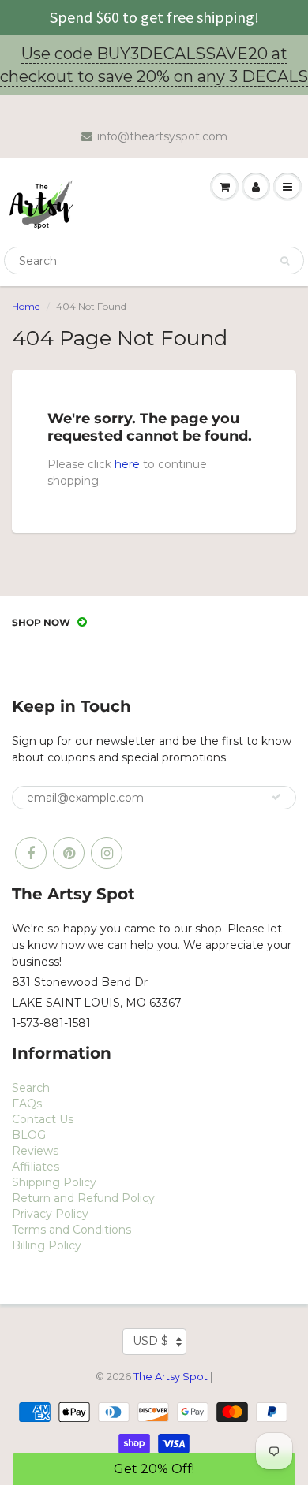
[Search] (285, 261)
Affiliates (35, 1166)
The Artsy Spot (170, 1376)
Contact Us (42, 1119)
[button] (154, 1469)
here (127, 464)
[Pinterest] (69, 853)
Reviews (35, 1151)
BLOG (29, 1135)
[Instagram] (106, 853)
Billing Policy (46, 1245)
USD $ (150, 1341)
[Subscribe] (276, 796)
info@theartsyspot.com (162, 136)
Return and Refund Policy (83, 1198)
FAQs (27, 1103)
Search (31, 1088)
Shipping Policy (54, 1182)
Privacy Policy (50, 1214)
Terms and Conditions (71, 1230)
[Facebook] (31, 853)
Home (25, 306)
